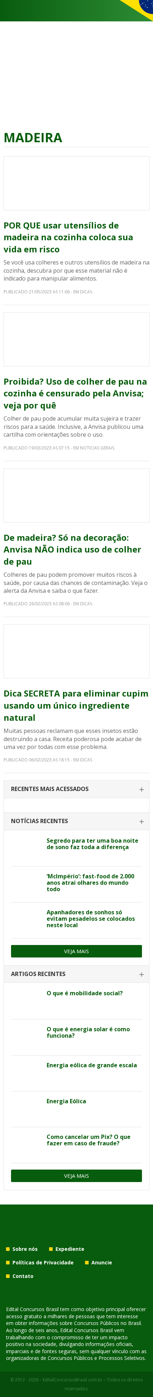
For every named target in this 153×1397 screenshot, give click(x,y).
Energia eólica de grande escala (92, 1065)
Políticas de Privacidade (43, 1262)
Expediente (70, 1249)
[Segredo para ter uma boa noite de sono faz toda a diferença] (26, 848)
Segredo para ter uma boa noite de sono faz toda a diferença (92, 844)
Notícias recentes (39, 821)
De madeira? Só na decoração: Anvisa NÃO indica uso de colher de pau (72, 549)
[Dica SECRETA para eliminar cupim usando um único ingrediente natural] (76, 651)
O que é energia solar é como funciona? (88, 1032)
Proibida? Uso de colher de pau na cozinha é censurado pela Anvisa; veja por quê (75, 393)
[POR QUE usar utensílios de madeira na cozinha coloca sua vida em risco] (76, 183)
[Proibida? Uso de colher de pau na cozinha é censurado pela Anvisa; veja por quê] (76, 339)
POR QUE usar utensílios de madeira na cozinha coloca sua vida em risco (68, 237)
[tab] (76, 789)
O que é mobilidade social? (85, 993)
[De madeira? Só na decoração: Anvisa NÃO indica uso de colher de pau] (76, 495)
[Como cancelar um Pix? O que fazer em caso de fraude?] (26, 1145)
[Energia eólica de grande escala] (26, 1073)
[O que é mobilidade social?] (26, 1001)
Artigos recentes (38, 974)
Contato (22, 1276)
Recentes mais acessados (50, 789)
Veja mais (76, 951)
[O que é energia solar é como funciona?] (26, 1037)
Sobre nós (25, 1249)
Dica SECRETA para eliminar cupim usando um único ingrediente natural (76, 705)
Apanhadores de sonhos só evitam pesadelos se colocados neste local (91, 918)
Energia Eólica (66, 1101)
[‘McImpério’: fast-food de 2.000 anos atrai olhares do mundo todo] (26, 884)
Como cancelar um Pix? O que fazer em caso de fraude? (89, 1140)
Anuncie (101, 1262)
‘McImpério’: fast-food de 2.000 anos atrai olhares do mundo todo (90, 882)
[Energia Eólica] (26, 1109)
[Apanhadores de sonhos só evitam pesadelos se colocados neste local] (26, 920)
